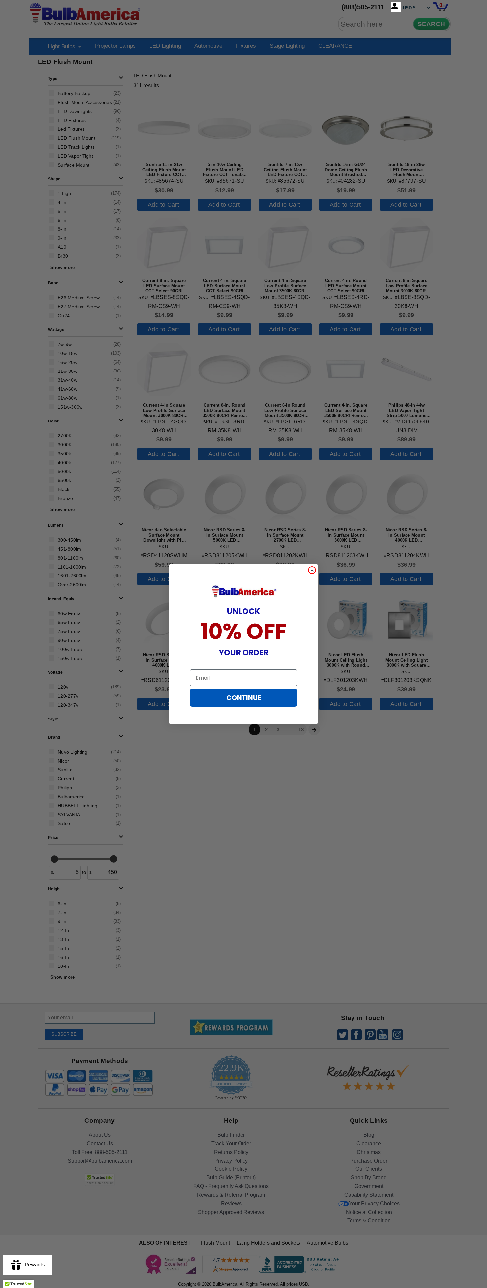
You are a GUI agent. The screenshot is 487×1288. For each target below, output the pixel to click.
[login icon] (396, 7)
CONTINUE (243, 697)
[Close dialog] (312, 570)
